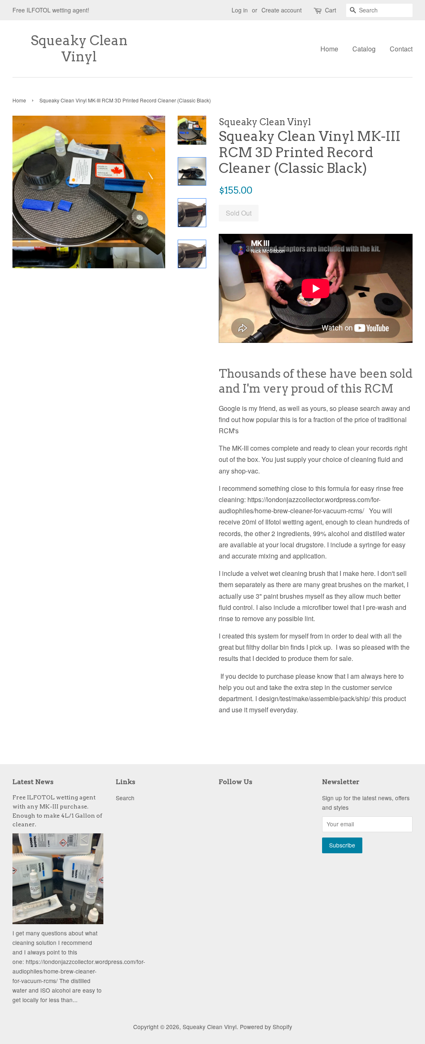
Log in (240, 10)
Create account (281, 10)
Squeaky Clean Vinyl (79, 48)
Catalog (364, 48)
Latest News (33, 782)
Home (329, 48)
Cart (330, 10)
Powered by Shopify (266, 1026)
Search (125, 798)
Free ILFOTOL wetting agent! (50, 10)
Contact (401, 48)
